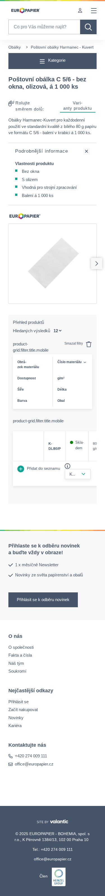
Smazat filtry (74, 343)
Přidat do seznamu (43, 468)
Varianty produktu (77, 105)
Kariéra (15, 725)
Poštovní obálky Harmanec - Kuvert (62, 47)
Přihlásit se (18, 701)
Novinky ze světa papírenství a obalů (49, 574)
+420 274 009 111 (31, 755)
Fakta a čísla (20, 655)
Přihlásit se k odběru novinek (43, 599)
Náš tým (16, 663)
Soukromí (17, 671)
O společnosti (21, 647)
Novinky (16, 717)
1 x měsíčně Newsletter (37, 564)
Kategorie (56, 60)
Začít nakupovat (23, 709)
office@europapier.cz (34, 763)
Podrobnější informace (41, 151)
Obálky (14, 47)
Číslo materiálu (69, 362)
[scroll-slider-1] (96, 263)
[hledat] (88, 27)
